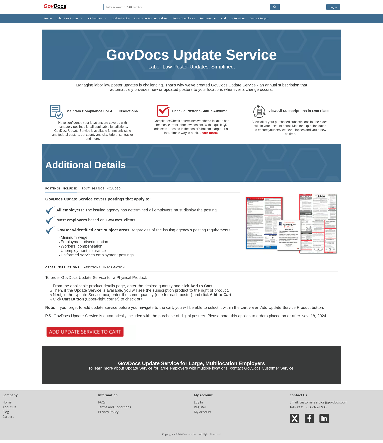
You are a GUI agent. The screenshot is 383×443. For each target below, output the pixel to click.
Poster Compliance (184, 18)
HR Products (95, 18)
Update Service (120, 18)
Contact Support (259, 18)
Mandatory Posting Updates (151, 18)
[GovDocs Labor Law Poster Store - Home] (55, 6)
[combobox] (185, 7)
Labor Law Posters (67, 18)
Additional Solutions (233, 18)
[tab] (61, 188)
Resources (206, 18)
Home (48, 18)
